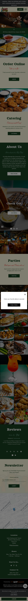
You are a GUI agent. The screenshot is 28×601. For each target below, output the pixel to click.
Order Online (14, 305)
